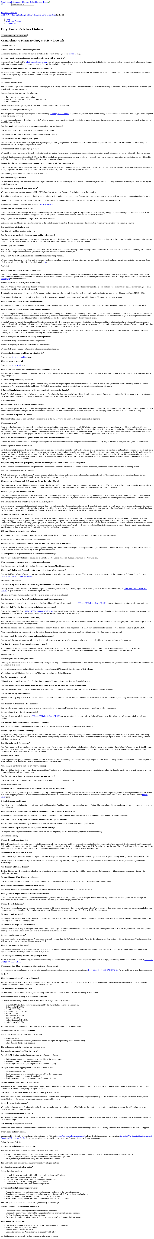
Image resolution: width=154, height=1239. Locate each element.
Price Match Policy (45, 204)
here (44, 262)
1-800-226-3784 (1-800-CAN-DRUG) (91, 603)
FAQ (23, 15)
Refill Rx (4, 15)
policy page (5, 279)
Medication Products (9, 13)
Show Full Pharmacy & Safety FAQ (14, 35)
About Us (40, 15)
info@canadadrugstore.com (36, 62)
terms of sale (17, 365)
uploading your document (59, 114)
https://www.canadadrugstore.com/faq (72, 1136)
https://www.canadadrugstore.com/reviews (17, 576)
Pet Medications (50, 15)
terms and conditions (20, 357)
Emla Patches (11, 23)
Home (8, 19)
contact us (72, 54)
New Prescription (14, 15)
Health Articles (30, 15)
